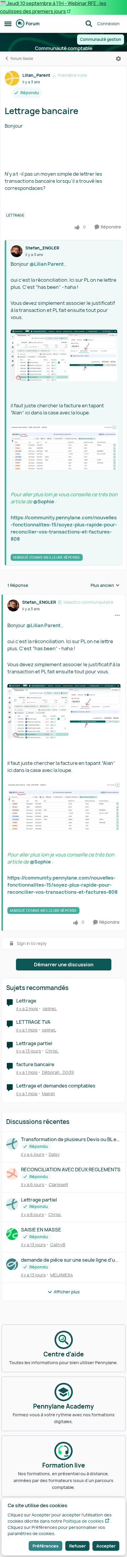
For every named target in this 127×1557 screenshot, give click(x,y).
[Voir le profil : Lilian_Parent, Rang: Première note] (12, 78)
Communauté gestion (100, 39)
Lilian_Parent (36, 75)
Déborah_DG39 (58, 1072)
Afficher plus (67, 1292)
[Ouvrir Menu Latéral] (7, 23)
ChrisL (51, 1051)
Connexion (108, 23)
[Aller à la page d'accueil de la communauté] (28, 23)
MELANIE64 (61, 1275)
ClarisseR (58, 1184)
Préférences (45, 1546)
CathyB (57, 1244)
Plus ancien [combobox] (105, 585)
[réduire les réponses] (63, 597)
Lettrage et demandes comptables (55, 1086)
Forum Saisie (22, 58)
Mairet (48, 1093)
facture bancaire (35, 1064)
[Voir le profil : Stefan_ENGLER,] (16, 251)
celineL (50, 1008)
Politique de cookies (83, 1521)
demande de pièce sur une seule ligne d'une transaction (71, 1260)
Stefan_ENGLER (42, 248)
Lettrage (26, 1001)
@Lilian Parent (47, 264)
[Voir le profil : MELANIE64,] (12, 1264)
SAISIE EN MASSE (41, 1230)
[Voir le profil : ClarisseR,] (12, 1174)
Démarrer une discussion (63, 964)
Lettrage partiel (34, 1043)
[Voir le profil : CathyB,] (12, 1234)
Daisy (54, 1154)
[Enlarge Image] (64, 355)
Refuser (77, 1546)
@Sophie (43, 501)
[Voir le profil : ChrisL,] (12, 1204)
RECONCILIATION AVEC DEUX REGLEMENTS (71, 1170)
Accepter (105, 1546)
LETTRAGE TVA (33, 1022)
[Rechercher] (88, 23)
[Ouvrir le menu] (118, 59)
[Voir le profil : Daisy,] (12, 1144)
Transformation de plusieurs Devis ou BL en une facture (70, 1139)
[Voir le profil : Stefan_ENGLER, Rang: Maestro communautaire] (13, 605)
